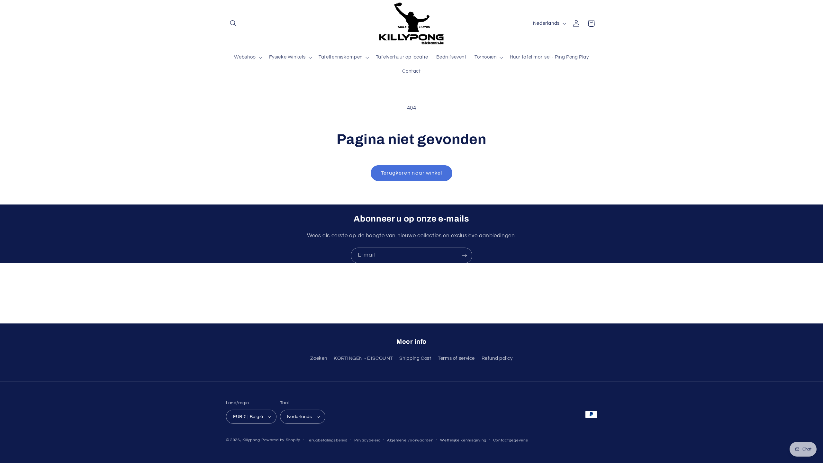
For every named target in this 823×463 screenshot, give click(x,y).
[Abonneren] (464, 255)
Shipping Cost (415, 358)
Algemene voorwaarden (410, 440)
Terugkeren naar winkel (411, 173)
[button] (233, 23)
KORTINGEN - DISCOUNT (363, 358)
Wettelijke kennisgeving (463, 440)
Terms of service (456, 358)
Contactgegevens (510, 440)
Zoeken (318, 358)
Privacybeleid (367, 440)
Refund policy (497, 358)
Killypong (251, 440)
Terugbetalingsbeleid (327, 440)
